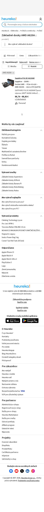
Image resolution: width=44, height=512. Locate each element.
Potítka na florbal (8, 155)
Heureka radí (6, 377)
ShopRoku (6, 445)
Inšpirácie (5, 455)
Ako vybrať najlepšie (11, 197)
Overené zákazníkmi (9, 442)
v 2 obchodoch (20, 99)
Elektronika (14, 31)
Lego (4, 266)
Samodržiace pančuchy (10, 158)
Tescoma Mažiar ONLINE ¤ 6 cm (13, 227)
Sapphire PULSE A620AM (24, 78)
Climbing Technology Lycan (12, 220)
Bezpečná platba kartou (11, 391)
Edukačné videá (8, 428)
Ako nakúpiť (6, 370)
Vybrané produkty (10, 216)
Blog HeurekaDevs (9, 353)
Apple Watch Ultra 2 (9, 259)
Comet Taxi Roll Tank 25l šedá (13, 241)
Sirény (4, 162)
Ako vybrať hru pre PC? (10, 209)
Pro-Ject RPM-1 (8, 223)
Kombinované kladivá (10, 165)
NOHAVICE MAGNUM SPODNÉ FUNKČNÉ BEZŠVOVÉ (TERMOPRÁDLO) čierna (22, 230)
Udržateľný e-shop (9, 459)
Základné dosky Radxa (10, 190)
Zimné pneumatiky (9, 269)
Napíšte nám (22, 302)
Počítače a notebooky (27, 31)
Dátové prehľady (8, 422)
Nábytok (5, 273)
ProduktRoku (7, 449)
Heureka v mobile (8, 374)
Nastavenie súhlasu (9, 384)
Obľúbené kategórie (11, 130)
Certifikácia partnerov (10, 452)
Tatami (4, 148)
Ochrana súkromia (8, 387)
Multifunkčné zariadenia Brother (14, 151)
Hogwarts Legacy (8, 234)
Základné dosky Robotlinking (13, 187)
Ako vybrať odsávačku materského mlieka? (18, 205)
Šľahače (5, 145)
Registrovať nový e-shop (11, 408)
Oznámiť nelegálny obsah (11, 357)
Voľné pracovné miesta (10, 343)
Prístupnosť (6, 360)
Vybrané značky (9, 172)
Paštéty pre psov (8, 134)
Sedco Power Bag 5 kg (10, 237)
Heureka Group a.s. (28, 478)
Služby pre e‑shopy (9, 411)
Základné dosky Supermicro (12, 177)
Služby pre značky (8, 418)
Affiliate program (8, 425)
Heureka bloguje (8, 350)
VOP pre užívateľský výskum (12, 394)
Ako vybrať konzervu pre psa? (13, 202)
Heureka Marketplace (10, 415)
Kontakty (5, 336)
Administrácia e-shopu (10, 404)
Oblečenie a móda (8, 276)
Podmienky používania (10, 340)
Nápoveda (6, 432)
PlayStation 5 (7, 262)
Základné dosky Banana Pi (12, 183)
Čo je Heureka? (7, 333)
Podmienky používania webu (28, 480)
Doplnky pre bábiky (9, 141)
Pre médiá (5, 347)
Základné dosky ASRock (11, 180)
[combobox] (22, 24)
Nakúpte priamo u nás (10, 381)
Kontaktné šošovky (9, 138)
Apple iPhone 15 (8, 252)
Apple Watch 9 (7, 255)
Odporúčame (8, 248)
